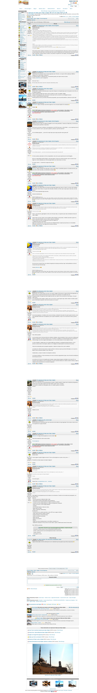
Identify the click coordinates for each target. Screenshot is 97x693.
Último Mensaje (60, 630)
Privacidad (65, 690)
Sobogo (29, 71)
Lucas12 (29, 25)
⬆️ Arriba (29, 55)
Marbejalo (29, 291)
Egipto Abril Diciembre (55, 597)
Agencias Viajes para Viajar (41, 601)
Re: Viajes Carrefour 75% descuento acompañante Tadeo (49, 539)
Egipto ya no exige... (23, 76)
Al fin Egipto (22, 56)
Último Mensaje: (67, 22)
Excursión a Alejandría (22, 64)
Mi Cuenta (65, 8)
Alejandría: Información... (22, 37)
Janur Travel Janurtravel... (22, 27)
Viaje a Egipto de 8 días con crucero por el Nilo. (40, 619)
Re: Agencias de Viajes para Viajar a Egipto (46, 71)
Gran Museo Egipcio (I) (22, 68)
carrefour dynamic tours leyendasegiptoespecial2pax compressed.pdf (56, 527)
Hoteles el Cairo (48, 597)
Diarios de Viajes (22, 17)
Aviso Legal (61, 690)
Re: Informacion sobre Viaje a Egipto (45, 88)
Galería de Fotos (51, 8)
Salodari (29, 102)
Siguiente (77, 16)
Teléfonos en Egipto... (22, 41)
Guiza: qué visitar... (23, 25)
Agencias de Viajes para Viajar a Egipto (53, 675)
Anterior (64, 16)
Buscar (69, 4)
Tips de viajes (34, 607)
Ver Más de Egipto (23, 57)
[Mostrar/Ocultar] (26, 10)
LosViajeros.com (51, 690)
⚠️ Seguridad (49, 604)
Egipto (58, 613)
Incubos (29, 121)
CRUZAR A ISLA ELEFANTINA (59, 600)
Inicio (20, 8)
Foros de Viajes (28, 8)
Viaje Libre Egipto (72, 597)
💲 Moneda (54, 604)
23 (72, 16)
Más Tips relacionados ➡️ (74, 607)
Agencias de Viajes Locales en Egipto (36, 639)
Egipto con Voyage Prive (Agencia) (35, 634)
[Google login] (77, 1)
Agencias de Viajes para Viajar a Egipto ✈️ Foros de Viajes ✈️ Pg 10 (46, 12)
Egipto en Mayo (32, 601)
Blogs (35, 8)
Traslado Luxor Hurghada (70, 600)
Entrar (74, 1)
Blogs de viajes (40, 618)
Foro (72, 6)
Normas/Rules (22, 19)
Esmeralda (41, 600)
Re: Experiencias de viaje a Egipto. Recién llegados (48, 25)
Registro (71, 1)
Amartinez (29, 88)
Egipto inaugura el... (23, 70)
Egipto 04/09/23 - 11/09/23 (36, 622)
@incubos (34, 168)
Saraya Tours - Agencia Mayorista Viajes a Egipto (38, 632)
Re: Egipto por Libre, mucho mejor (44, 419)
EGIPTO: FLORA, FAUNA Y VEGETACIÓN (39, 614)
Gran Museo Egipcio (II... (22, 66)
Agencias (33, 571)
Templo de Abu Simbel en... (22, 32)
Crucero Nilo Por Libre (64, 597)
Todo (75, 6)
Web (71, 8)
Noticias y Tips (42, 8)
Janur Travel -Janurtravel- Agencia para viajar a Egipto (39, 630)
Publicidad (70, 690)
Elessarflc (29, 380)
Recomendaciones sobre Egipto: (35, 604)
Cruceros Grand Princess (47, 600)
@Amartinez (34, 104)
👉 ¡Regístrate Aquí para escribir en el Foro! (53, 585)
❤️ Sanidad (44, 604)
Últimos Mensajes (34, 588)
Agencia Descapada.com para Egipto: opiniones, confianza (40, 641)
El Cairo (21, 60)
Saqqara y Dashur (23, 62)
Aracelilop (29, 185)
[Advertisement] (48, 2)
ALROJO (29, 141)
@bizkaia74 (34, 435)
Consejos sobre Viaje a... (22, 39)
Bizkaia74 (29, 420)
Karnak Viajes (41, 597)
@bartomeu (38, 77)
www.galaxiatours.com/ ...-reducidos (45, 481)
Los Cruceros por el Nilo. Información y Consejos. (40, 608)
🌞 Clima (58, 604)
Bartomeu (29, 203)
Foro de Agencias (35, 441)
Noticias (21, 18)
